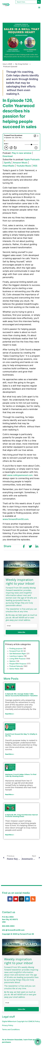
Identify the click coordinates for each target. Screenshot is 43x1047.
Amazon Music (20, 162)
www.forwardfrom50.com (15, 519)
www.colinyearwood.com (20, 475)
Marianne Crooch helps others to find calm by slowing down (20, 775)
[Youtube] (15, 899)
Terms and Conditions (11, 1029)
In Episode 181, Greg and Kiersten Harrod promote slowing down (21, 815)
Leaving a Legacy (16, 656)
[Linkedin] (27, 899)
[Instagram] (21, 899)
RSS (35, 165)
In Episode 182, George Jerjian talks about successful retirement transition (21, 695)
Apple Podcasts (32, 159)
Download (8, 156)
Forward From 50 (16, 651)
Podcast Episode (10, 67)
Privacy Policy (7, 1025)
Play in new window (22, 153)
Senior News (14, 669)
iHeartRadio (8, 165)
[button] (39, 7)
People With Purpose (17, 664)
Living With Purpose (17, 659)
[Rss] (33, 899)
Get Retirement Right (17, 653)
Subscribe (21, 632)
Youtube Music (23, 165)
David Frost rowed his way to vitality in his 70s (21, 735)
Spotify (7, 162)
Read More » (9, 714)
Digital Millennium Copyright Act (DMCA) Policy (21, 1021)
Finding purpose (15, 648)
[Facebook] (10, 899)
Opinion (12, 661)
